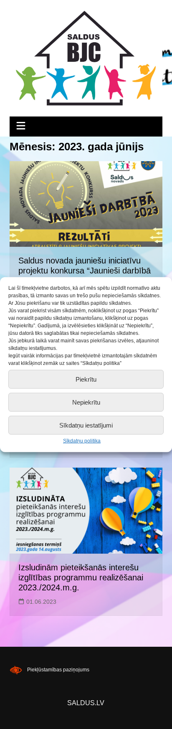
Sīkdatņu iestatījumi (86, 424)
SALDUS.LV (85, 702)
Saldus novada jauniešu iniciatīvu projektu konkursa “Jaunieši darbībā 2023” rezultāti (84, 270)
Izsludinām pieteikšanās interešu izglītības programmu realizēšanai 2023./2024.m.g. (80, 577)
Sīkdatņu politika (82, 441)
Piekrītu (86, 378)
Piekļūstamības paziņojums (58, 670)
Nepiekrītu (86, 401)
